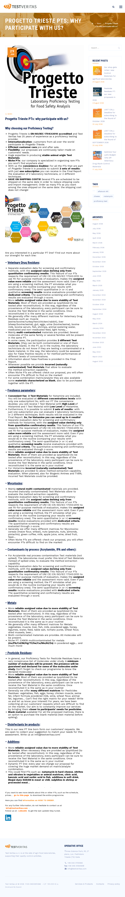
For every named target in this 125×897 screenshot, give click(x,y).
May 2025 (96, 281)
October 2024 (98, 304)
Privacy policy (114, 884)
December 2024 (99, 295)
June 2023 (97, 347)
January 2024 (98, 328)
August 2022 (98, 361)
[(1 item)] (94, 190)
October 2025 (98, 266)
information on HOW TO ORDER (38, 800)
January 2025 (98, 290)
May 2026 (97, 233)
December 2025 (99, 257)
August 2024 (98, 314)
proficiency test (100, 201)
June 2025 (97, 276)
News (10, 114)
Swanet (18, 887)
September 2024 (99, 309)
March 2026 (97, 243)
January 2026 (98, 252)
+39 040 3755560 (75, 863)
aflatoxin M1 (103, 191)
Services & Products (84, 884)
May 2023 (96, 352)
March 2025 (97, 285)
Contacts (100, 884)
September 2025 (99, 271)
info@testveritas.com (47, 734)
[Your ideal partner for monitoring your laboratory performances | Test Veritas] (20, 6)
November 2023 (99, 338)
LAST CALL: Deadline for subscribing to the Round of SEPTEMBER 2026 (105, 137)
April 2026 (97, 238)
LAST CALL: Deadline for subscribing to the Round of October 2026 (105, 115)
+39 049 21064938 (76, 866)
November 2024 (99, 300)
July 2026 (97, 228)
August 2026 (98, 224)
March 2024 (97, 323)
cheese (97, 196)
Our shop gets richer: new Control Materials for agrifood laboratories (105, 73)
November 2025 (99, 262)
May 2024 (96, 319)
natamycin (108, 196)
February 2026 (98, 247)
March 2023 (97, 357)
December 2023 (99, 333)
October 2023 (98, 342)
